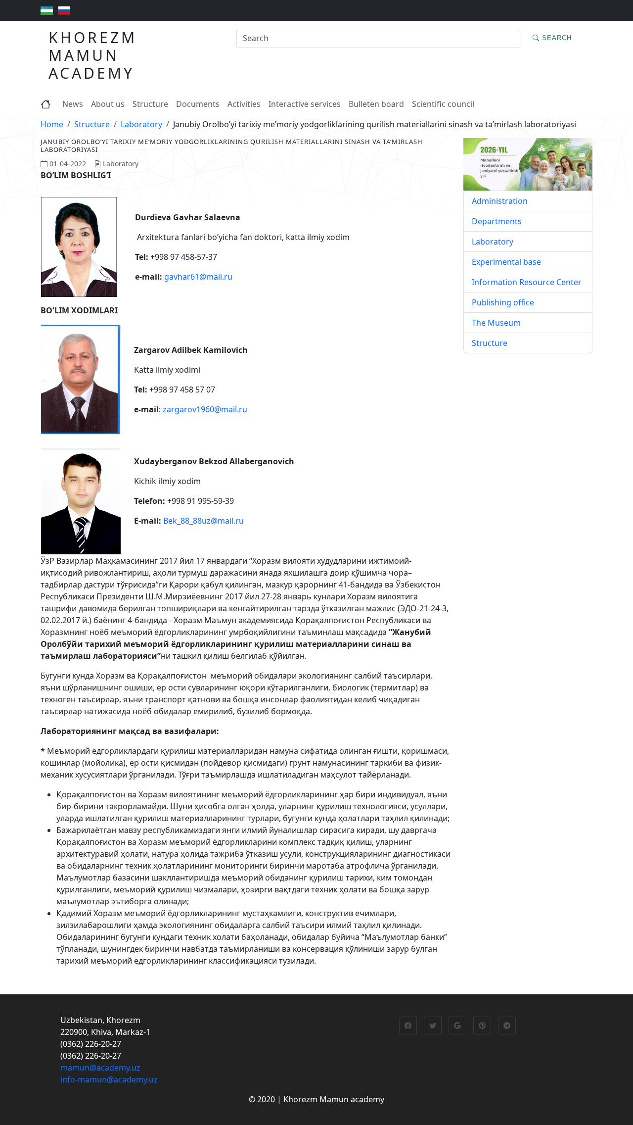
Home (52, 124)
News (72, 103)
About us (108, 103)
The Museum (496, 322)
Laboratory (141, 124)
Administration (500, 201)
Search (556, 38)
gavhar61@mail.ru (198, 276)
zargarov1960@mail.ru (205, 409)
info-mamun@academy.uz (109, 1079)
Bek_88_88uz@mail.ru (203, 520)
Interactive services (305, 103)
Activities (244, 103)
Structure (150, 103)
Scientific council (443, 103)
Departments (497, 221)
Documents (198, 103)
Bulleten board (376, 103)
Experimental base (506, 261)
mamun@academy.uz (100, 1067)
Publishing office (503, 302)
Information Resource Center (527, 282)
